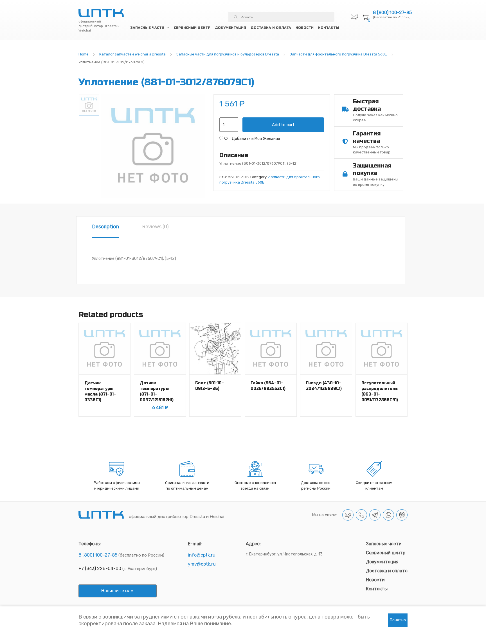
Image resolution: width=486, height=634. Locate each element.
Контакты (328, 27)
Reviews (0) (155, 227)
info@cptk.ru (201, 555)
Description (105, 227)
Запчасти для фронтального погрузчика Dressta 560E (338, 54)
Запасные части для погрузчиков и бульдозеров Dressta (227, 54)
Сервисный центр (192, 27)
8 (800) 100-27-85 (392, 12)
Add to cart (283, 124)
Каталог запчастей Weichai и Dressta (132, 54)
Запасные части (147, 27)
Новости (305, 27)
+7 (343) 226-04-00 (99, 568)
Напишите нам (117, 590)
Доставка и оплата (271, 27)
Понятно (398, 620)
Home (83, 54)
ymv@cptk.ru (202, 564)
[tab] (105, 227)
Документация (230, 27)
